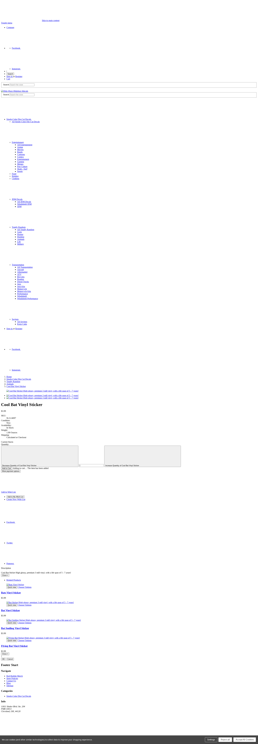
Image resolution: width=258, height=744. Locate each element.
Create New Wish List (15, 499)
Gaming (20, 162)
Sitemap (9, 686)
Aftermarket (22, 272)
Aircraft (20, 269)
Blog (8, 683)
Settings (211, 739)
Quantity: (5, 444)
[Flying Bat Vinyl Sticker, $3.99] (129, 638)
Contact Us (11, 681)
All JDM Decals (24, 202)
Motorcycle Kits (24, 291)
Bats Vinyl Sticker (11, 592)
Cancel (10, 659)
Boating (20, 279)
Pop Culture (22, 166)
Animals (20, 239)
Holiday (15, 176)
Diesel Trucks (23, 282)
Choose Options (24, 587)
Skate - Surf (22, 169)
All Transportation (25, 267)
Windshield (22, 296)
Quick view (12, 587)
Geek (19, 232)
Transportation (18, 265)
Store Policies (12, 678)
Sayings (15, 319)
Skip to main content (50, 20)
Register (18, 76)
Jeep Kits (21, 286)
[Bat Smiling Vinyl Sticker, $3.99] (129, 620)
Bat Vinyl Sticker (10, 610)
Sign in (9, 76)
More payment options (10, 471)
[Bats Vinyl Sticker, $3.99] (129, 584)
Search (10, 74)
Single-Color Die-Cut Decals (19, 119)
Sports (20, 171)
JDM (19, 206)
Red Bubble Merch (14, 676)
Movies (20, 149)
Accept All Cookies (245, 739)
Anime (20, 147)
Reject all (225, 739)
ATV (19, 274)
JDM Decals (17, 199)
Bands (20, 152)
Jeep (19, 284)
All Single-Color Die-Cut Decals (26, 122)
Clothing (15, 178)
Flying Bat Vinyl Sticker (14, 646)
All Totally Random (25, 229)
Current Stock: (7, 442)
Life (19, 242)
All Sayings (22, 322)
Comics (20, 157)
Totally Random (19, 227)
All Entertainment (24, 145)
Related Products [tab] (13, 580)
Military (20, 244)
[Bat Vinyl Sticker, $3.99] (129, 602)
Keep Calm (22, 324)
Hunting (20, 237)
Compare (10, 27)
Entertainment (18, 142)
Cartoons (21, 154)
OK (3, 659)
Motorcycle (22, 289)
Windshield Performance (27, 298)
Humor (20, 234)
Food (14, 174)
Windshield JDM (24, 204)
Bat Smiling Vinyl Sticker (15, 628)
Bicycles (20, 277)
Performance (22, 294)
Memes (20, 164)
